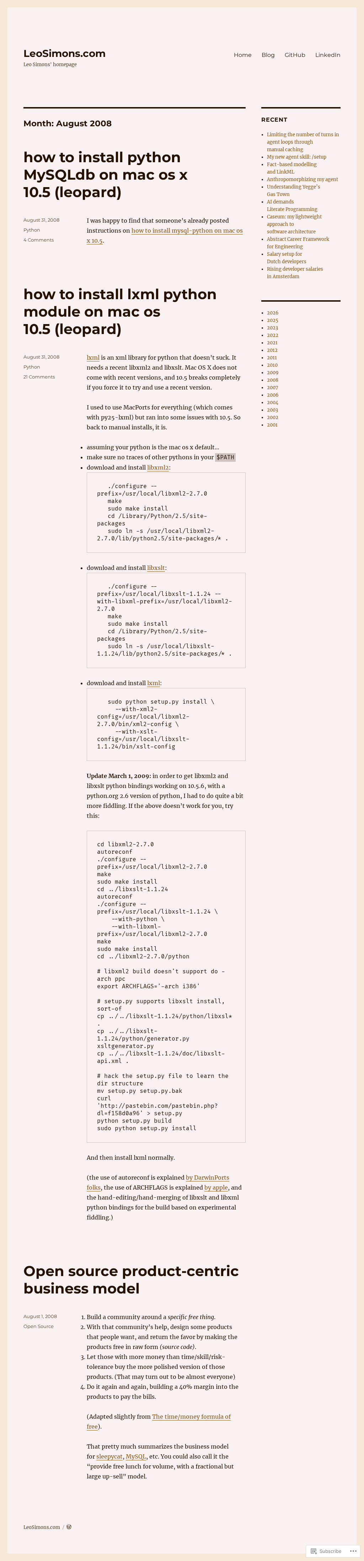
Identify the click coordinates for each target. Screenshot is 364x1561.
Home (243, 55)
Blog (268, 55)
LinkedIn (328, 55)
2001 (272, 425)
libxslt (156, 567)
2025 (272, 320)
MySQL (136, 1456)
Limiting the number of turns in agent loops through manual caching (303, 142)
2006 (273, 395)
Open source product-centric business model (131, 1279)
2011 (272, 358)
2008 (272, 380)
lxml (93, 357)
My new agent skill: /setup (296, 157)
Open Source (38, 1326)
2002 (272, 417)
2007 (272, 388)
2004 (272, 402)
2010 (272, 365)
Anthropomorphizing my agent (302, 179)
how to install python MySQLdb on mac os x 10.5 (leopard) (105, 174)
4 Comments (38, 240)
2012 (272, 350)
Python (31, 230)
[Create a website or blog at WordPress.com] (68, 1527)
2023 (272, 328)
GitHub (295, 55)
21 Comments (39, 377)
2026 (273, 313)
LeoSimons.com (64, 53)
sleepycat (109, 1456)
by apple (216, 1187)
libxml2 (158, 467)
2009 (273, 373)
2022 (272, 335)
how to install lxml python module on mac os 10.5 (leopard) (120, 311)
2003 (272, 410)
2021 (272, 343)
